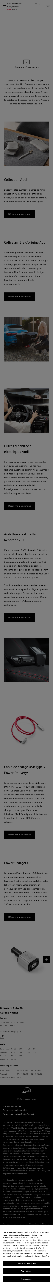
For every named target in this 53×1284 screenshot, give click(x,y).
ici (44, 1253)
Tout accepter (26, 1279)
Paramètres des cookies (26, 1263)
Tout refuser (26, 1271)
